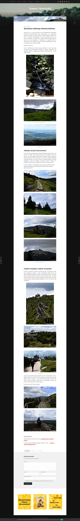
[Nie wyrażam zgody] (78, 519)
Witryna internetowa (27, 476)
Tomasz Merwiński (40, 8)
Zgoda (62, 519)
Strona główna (12, 1)
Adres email (43, 472)
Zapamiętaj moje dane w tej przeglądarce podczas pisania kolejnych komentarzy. (39, 480)
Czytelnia (30, 1)
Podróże (24, 1)
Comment (25, 461)
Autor (43, 1)
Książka (19, 1)
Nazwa (25, 472)
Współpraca (37, 1)
